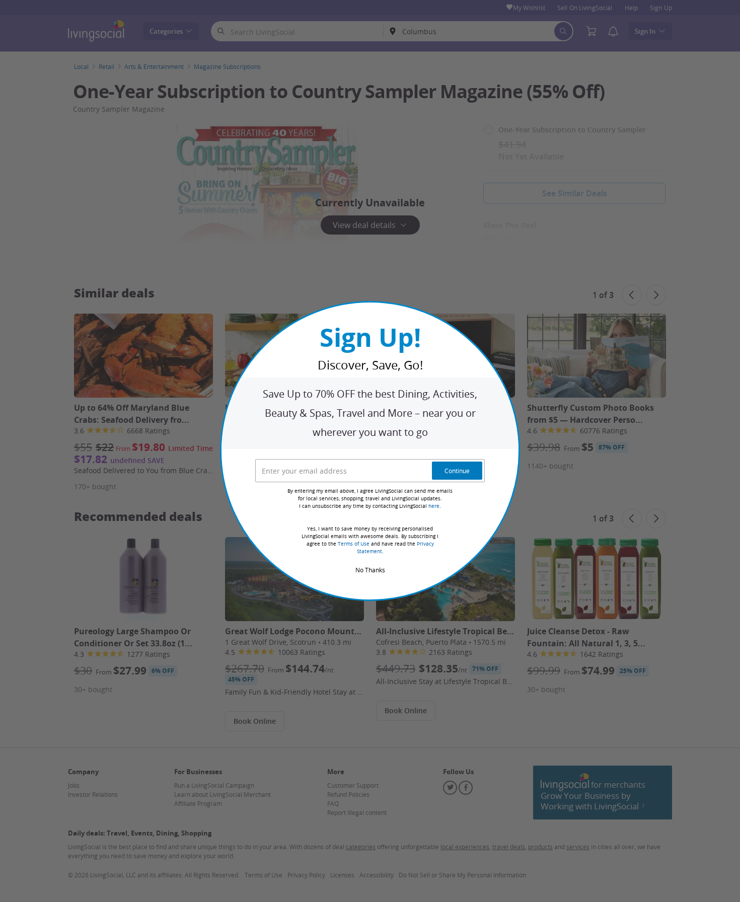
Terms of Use (353, 544)
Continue (457, 471)
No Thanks (370, 570)
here (433, 506)
